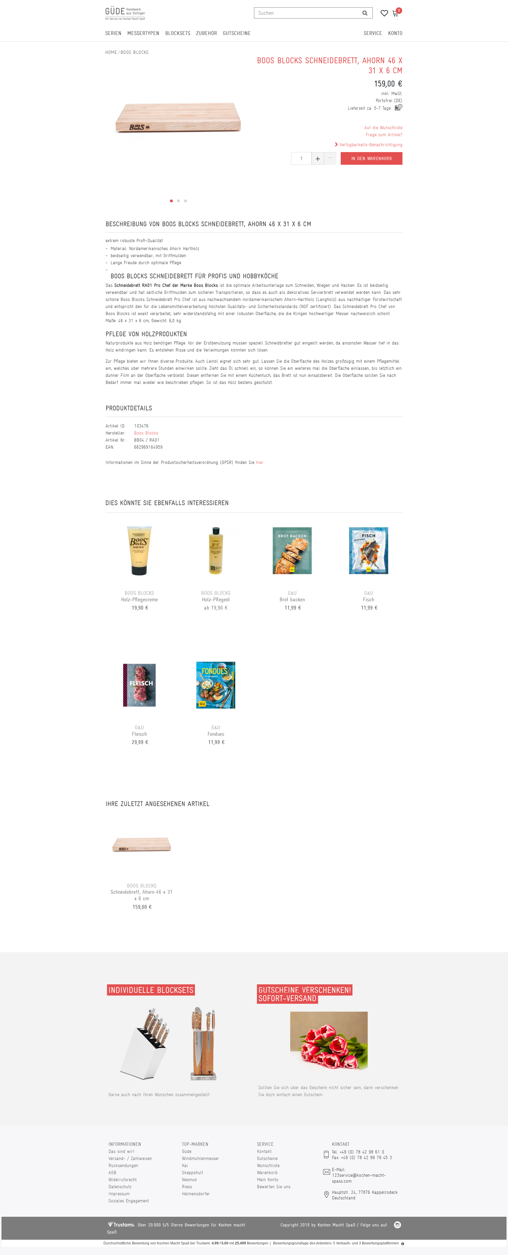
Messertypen (143, 33)
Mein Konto (267, 1179)
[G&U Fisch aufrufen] (368, 551)
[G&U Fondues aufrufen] (216, 686)
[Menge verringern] (330, 158)
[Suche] (364, 13)
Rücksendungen (123, 1165)
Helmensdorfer (196, 1193)
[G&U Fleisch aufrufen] (139, 686)
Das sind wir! (121, 1151)
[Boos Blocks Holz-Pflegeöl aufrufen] (216, 551)
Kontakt (264, 1151)
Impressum (119, 1193)
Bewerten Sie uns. (274, 1186)
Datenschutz (119, 1186)
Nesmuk (189, 1179)
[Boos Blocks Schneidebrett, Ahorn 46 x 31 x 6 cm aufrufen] (142, 844)
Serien (113, 33)
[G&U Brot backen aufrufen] (292, 551)
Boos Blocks (135, 52)
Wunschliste (268, 1165)
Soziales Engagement (128, 1201)
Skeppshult (192, 1172)
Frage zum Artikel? (384, 134)
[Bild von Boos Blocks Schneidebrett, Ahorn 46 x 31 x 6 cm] (178, 117)
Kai (185, 1165)
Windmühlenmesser (200, 1158)
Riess (187, 1186)
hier (259, 462)
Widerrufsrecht (122, 1179)
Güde (186, 1151)
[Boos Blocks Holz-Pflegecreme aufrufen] (139, 551)
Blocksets (177, 33)
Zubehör (206, 33)
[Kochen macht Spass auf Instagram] (397, 1225)
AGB (112, 1172)
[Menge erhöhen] (318, 158)
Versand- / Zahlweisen (130, 1158)
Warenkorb (267, 1172)
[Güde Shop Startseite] (111, 52)
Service (373, 33)
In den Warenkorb (371, 158)
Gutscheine (237, 33)
